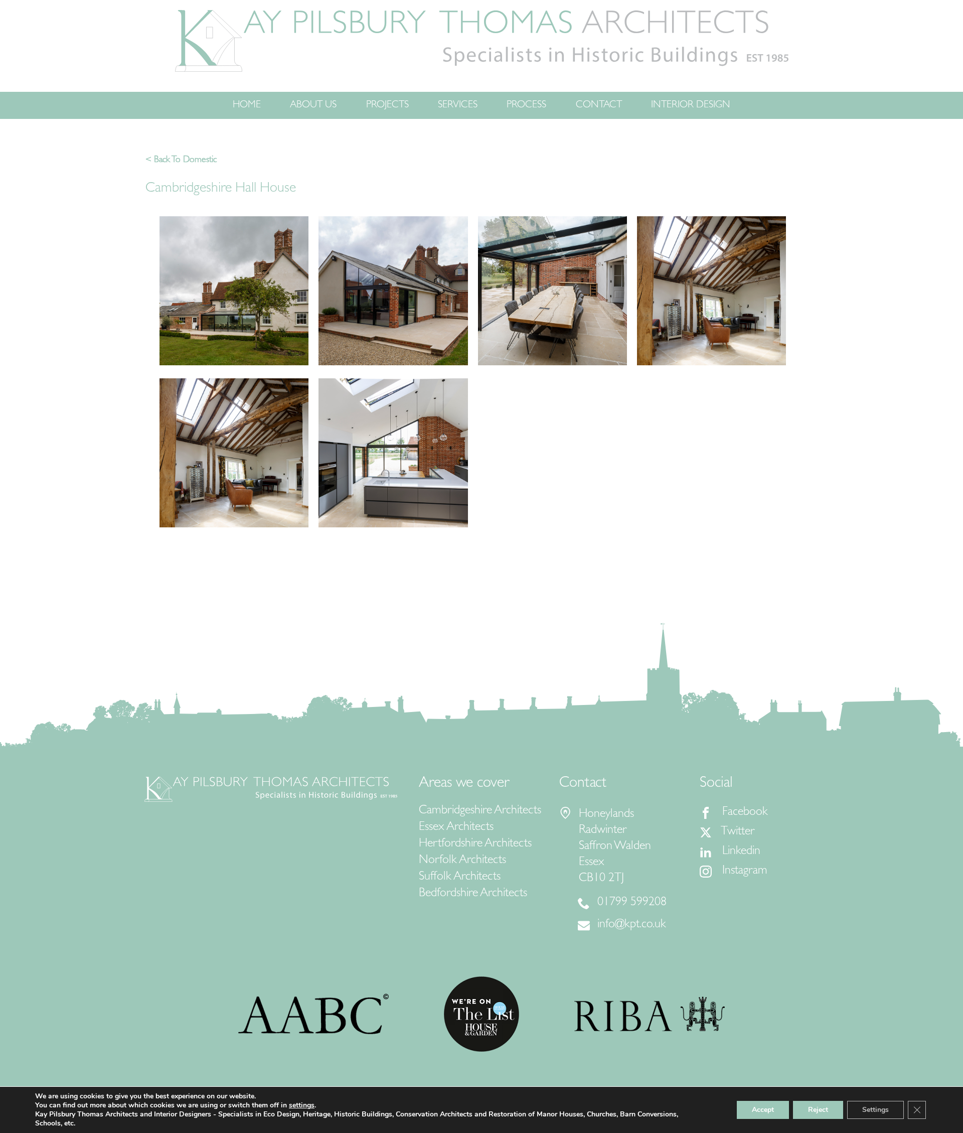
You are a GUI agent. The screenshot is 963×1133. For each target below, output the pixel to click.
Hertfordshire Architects (475, 844)
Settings (875, 1109)
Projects (387, 105)
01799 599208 (632, 903)
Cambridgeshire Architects (480, 811)
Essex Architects (456, 827)
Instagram (743, 872)
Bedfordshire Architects (473, 894)
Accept (763, 1109)
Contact (599, 105)
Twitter (737, 832)
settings (301, 1105)
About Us (313, 105)
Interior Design (690, 105)
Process (526, 105)
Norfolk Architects (462, 861)
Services (457, 105)
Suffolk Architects (460, 877)
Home (247, 105)
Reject (818, 1109)
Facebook (743, 813)
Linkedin (739, 852)
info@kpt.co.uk (631, 925)
